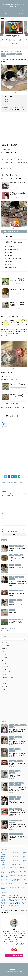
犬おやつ (21, 482)
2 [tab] (12, 48)
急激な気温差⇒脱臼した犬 (7, 895)
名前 (3, 513)
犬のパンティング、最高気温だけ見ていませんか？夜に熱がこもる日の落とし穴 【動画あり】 (17, 789)
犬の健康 (21, 13)
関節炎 (3, 482)
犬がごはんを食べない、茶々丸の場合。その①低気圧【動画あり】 (13, 861)
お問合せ (7, 16)
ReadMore (14, 43)
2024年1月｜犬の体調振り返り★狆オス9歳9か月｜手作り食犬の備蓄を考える (18, 583)
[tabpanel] (14, 33)
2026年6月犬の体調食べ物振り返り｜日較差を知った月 (13, 868)
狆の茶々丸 (14, 7)
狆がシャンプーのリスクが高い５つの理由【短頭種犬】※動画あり (13, 876)
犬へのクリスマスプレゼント (16, 567)
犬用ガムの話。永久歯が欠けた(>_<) (13, 628)
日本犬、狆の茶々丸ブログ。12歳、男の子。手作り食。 (14, 971)
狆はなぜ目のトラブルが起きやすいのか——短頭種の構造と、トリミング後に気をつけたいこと (17, 812)
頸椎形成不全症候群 (10, 482)
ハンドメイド (7, 13)
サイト (3, 524)
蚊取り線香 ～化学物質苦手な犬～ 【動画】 (12, 865)
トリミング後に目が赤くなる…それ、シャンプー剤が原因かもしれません (17, 826)
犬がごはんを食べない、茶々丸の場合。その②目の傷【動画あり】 (13, 857)
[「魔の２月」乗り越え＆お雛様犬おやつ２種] (15, 476)
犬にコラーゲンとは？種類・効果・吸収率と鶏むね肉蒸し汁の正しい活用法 (17, 837)
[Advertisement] (14, 128)
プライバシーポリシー (14, 966)
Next (26, 34)
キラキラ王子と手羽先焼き (15, 622)
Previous (1, 34)
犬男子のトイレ (12, 612)
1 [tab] (10, 48)
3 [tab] (14, 48)
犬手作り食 (21, 10)
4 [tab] (16, 48)
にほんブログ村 (5, 427)
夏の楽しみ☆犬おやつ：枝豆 (16, 605)
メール (3, 518)
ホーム (7, 10)
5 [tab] (18, 48)
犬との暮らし (16, 482)
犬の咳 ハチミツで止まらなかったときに (11, 905)
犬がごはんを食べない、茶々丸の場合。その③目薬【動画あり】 (13, 853)
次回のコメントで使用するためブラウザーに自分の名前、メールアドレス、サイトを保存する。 (14, 530)
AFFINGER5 (20, 974)
